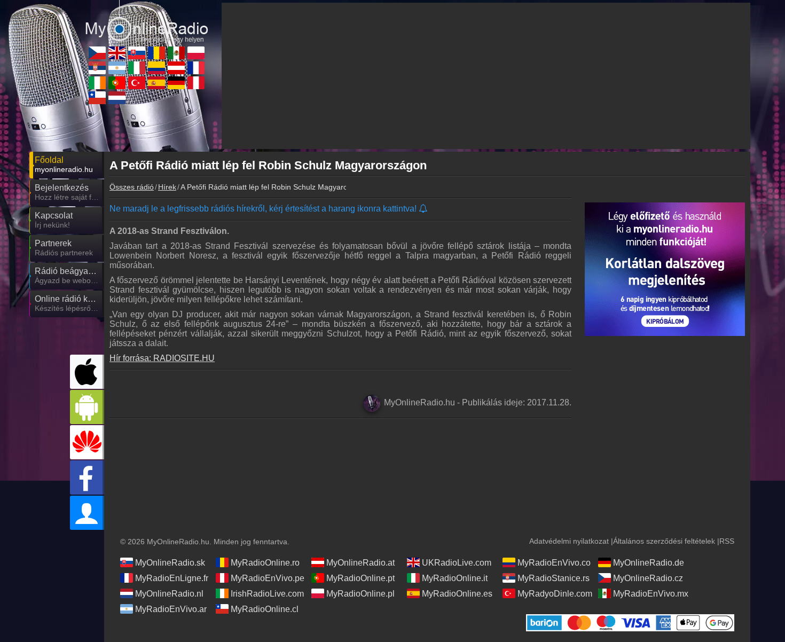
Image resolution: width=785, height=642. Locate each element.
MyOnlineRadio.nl (169, 593)
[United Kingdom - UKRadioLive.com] (116, 52)
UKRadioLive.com (456, 562)
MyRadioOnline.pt (360, 578)
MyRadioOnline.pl (360, 593)
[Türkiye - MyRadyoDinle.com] (136, 82)
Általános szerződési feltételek (664, 541)
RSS (726, 541)
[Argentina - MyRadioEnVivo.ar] (116, 67)
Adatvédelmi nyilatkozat (569, 541)
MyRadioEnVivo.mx (650, 593)
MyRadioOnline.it (455, 578)
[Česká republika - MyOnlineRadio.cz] (97, 52)
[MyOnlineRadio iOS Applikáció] (87, 372)
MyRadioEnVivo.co (554, 562)
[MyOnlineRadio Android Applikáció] (87, 407)
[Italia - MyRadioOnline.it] (136, 67)
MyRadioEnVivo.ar (171, 609)
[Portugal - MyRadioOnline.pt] (116, 82)
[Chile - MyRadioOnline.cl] (97, 97)
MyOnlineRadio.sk (170, 562)
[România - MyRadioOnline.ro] (156, 52)
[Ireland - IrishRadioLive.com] (97, 82)
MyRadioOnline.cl (265, 609)
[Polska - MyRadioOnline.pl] (196, 52)
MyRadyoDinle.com (554, 593)
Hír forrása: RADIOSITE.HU (162, 358)
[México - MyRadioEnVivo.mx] (176, 52)
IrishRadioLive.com (267, 593)
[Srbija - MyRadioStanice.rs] (97, 67)
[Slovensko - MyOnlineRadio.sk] (136, 52)
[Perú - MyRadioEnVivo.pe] (196, 82)
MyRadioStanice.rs (553, 578)
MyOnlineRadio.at (360, 562)
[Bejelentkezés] (87, 513)
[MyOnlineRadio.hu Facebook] (87, 477)
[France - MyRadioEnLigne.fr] (196, 67)
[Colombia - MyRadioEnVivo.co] (156, 67)
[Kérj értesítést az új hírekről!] (424, 209)
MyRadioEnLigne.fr (171, 578)
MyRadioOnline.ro (265, 562)
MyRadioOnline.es (457, 593)
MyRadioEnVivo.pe (267, 578)
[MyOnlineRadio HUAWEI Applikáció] (87, 442)
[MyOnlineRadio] (146, 21)
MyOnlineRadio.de (648, 562)
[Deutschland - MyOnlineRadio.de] (176, 82)
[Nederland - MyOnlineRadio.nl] (116, 97)
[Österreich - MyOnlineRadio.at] (176, 67)
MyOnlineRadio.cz (648, 578)
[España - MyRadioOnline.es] (156, 82)
